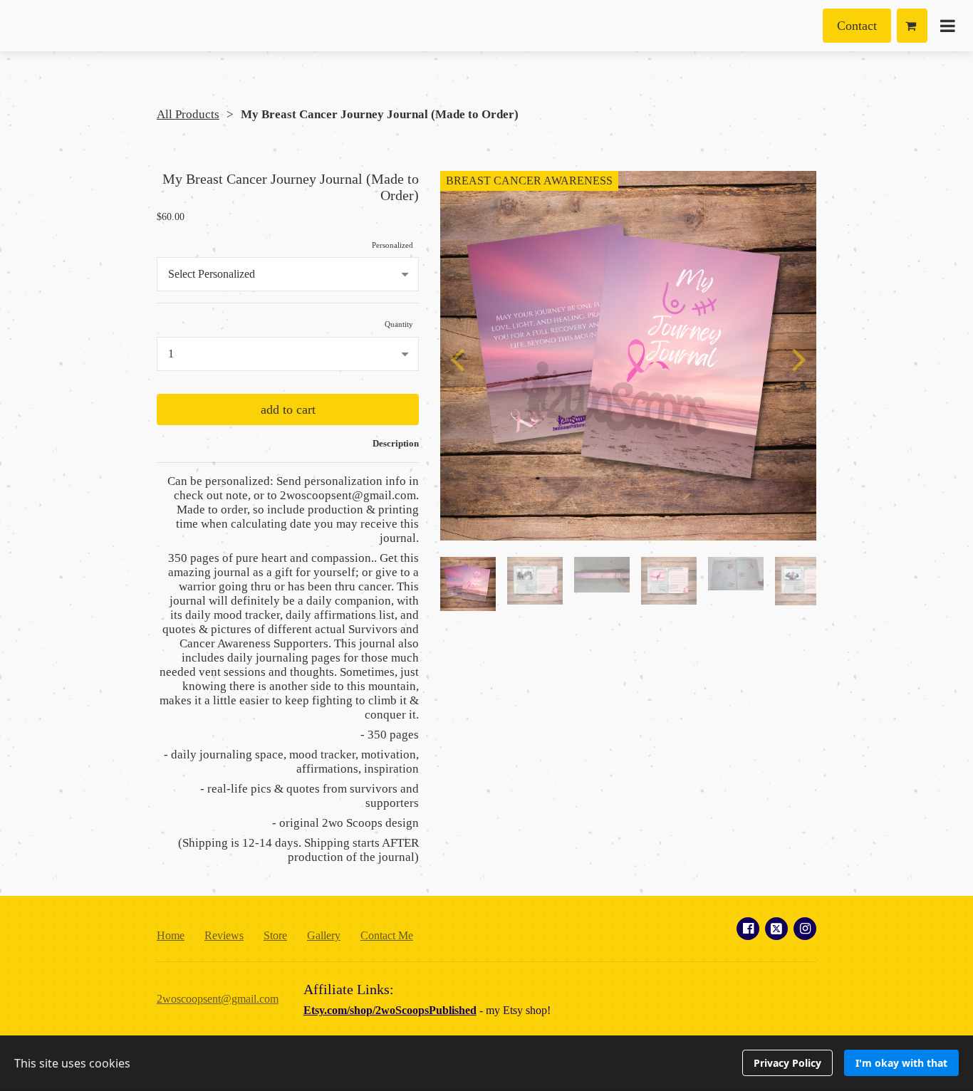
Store (275, 935)
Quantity (399, 324)
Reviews (224, 935)
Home (170, 935)
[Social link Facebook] (748, 928)
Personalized (392, 245)
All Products (188, 114)
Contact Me (386, 935)
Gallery (323, 935)
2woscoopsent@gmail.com (218, 999)
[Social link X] (776, 928)
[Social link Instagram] (805, 928)
